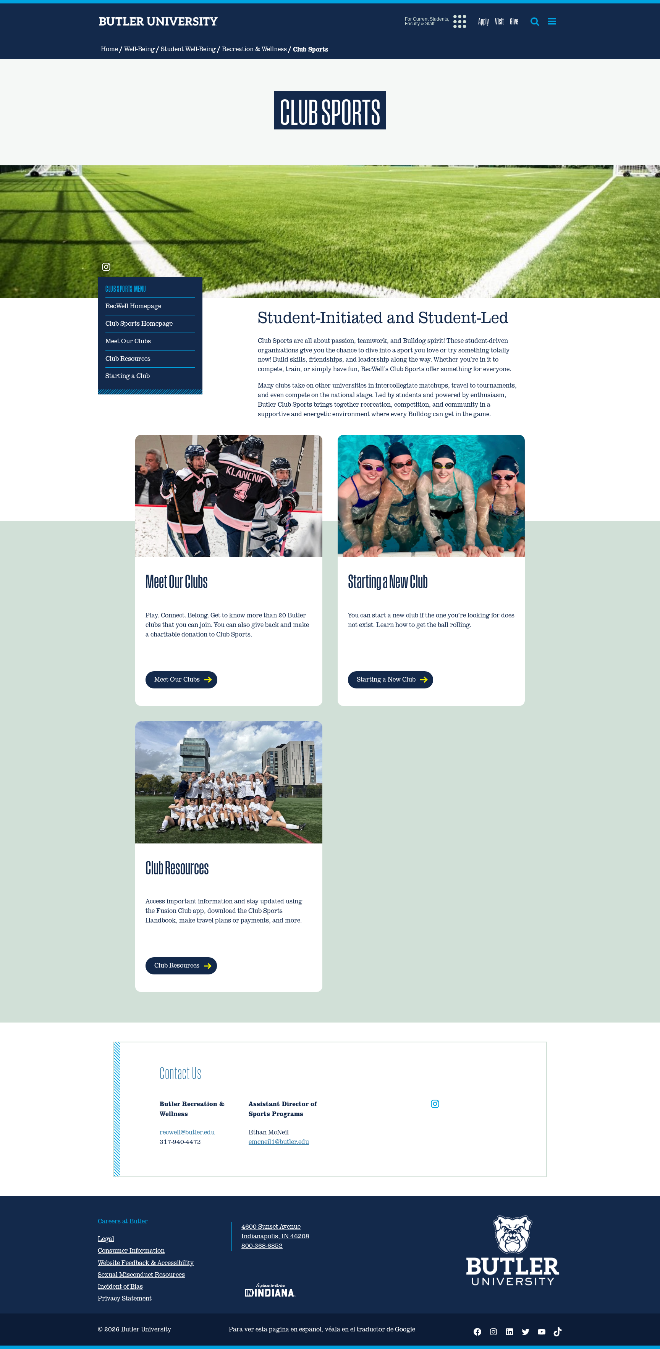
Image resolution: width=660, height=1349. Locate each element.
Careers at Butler (123, 1221)
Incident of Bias (120, 1287)
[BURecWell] (106, 267)
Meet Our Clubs (128, 341)
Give (514, 21)
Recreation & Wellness (254, 49)
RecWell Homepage (133, 306)
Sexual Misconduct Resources (141, 1275)
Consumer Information (131, 1251)
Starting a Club (127, 376)
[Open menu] (552, 21)
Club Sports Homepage (139, 324)
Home (109, 49)
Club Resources (127, 359)
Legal (106, 1239)
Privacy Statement (125, 1298)
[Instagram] (435, 1105)
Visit (499, 21)
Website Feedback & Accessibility (146, 1263)
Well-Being (139, 49)
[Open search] (535, 21)
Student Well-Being (188, 49)
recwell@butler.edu (187, 1132)
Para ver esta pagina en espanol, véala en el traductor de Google (322, 1329)
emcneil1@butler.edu (279, 1142)
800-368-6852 (262, 1246)
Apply (483, 21)
